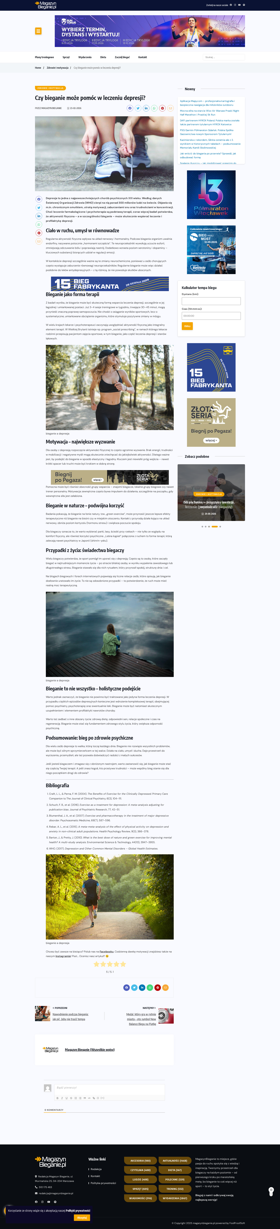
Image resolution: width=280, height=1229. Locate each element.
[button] (202, 367)
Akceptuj (82, 1217)
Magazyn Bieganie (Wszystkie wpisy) (90, 1022)
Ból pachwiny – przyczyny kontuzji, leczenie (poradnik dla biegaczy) (208, 345)
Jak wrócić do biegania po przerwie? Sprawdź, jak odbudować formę (208, 128)
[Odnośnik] (94, 1071)
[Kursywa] (62, 1071)
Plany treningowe (44, 30)
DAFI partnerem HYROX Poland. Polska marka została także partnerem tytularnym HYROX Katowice (209, 95)
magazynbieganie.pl (204, 1196)
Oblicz (187, 210)
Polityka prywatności (103, 1156)
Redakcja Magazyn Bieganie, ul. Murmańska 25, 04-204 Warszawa (54, 1152)
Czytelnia (141, 1143)
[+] (102, 1071)
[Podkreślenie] (66, 1071)
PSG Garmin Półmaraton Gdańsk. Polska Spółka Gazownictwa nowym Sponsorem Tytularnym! (108, 4)
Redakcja (96, 1142)
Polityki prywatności (78, 1210)
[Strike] (71, 1071)
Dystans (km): (190, 179)
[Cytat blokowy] (84, 1071)
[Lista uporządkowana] (75, 1071)
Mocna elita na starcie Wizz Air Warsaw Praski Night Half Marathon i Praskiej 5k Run (209, 85)
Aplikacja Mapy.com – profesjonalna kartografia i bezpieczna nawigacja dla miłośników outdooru (207, 76)
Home (38, 40)
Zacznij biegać (122, 30)
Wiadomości (140, 1171)
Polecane (175, 1152)
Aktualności (175, 1133)
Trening (175, 1161)
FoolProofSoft (237, 1196)
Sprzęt (66, 30)
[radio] (96, 938)
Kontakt (142, 30)
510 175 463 (45, 1160)
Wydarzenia (85, 30)
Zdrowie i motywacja (58, 40)
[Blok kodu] (89, 1071)
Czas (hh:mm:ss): (192, 193)
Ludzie (141, 1152)
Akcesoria (141, 1133)
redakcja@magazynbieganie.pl (56, 1166)
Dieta (103, 30)
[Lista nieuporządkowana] (80, 1071)
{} (98, 1071)
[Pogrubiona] (57, 1071)
